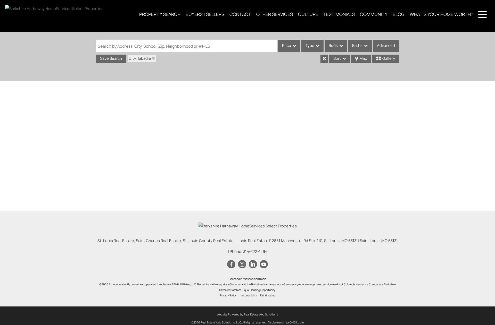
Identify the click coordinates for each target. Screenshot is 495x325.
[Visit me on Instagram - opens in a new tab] (242, 264)
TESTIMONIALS (339, 14)
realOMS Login (294, 322)
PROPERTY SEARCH (159, 14)
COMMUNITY (373, 14)
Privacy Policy (228, 295)
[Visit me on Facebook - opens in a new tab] (231, 264)
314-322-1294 (255, 251)
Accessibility (249, 295)
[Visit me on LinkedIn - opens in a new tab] (253, 264)
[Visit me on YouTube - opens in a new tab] (263, 264)
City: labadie (140, 58)
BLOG (399, 14)
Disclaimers (275, 322)
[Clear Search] (324, 59)
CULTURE (308, 14)
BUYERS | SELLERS (205, 14)
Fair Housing (267, 295)
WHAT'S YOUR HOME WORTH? (441, 14)
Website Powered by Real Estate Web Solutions (247, 314)
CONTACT (240, 14)
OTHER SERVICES (274, 14)
